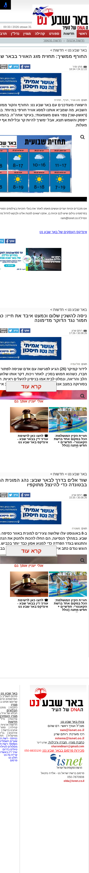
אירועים (13, 732)
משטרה (76, 528)
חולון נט (12, 757)
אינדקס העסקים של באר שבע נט (63, 232)
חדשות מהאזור (52, 40)
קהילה (40, 33)
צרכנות (13, 719)
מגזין (27, 33)
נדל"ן (15, 33)
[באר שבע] (60, 29)
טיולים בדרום (9, 749)
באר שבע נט (77, 50)
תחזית (57, 100)
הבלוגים (12, 710)
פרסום (13, 760)
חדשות (68, 33)
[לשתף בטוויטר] (13, 68)
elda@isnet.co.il (74, 781)
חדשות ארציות (75, 40)
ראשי (83, 33)
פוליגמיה (75, 364)
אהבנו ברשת (10, 730)
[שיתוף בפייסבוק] (24, 68)
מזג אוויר (75, 100)
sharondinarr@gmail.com (67, 746)
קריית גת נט (10, 754)
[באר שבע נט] (58, 711)
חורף (65, 100)
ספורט (54, 33)
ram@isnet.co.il (72, 730)
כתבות (13, 707)
